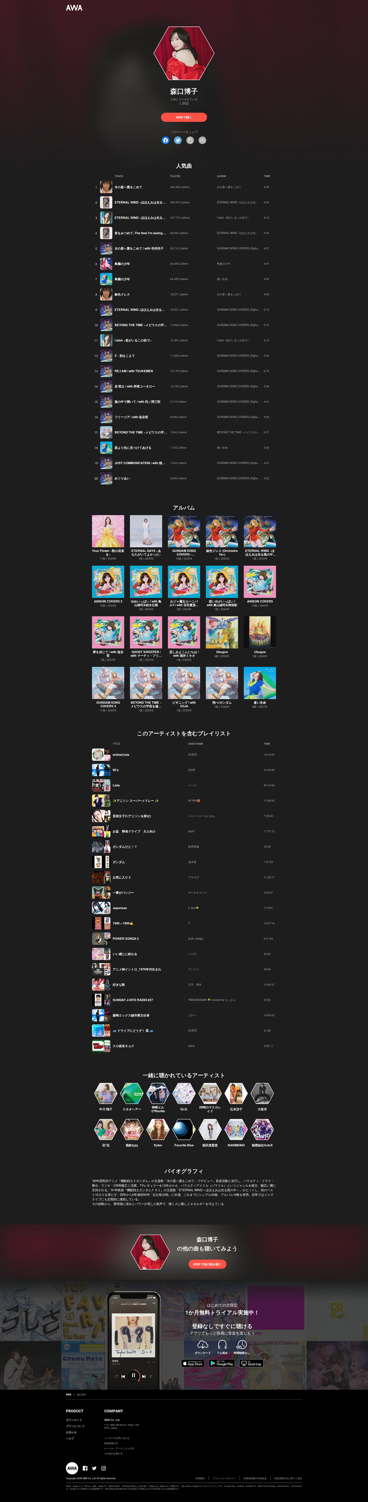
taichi (191, 831)
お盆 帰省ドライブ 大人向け (134, 831)
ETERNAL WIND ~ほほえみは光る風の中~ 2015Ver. (150, 217)
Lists (116, 785)
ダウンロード (74, 1420)
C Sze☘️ (193, 908)
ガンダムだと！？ (125, 846)
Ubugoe (222, 652)
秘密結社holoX (262, 1145)
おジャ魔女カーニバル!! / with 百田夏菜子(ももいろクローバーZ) (184, 605)
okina (191, 1046)
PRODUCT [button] (74, 1411)
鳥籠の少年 (122, 263)
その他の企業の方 (113, 1453)
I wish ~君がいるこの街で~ (233, 217)
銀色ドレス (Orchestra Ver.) (222, 552)
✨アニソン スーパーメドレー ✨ (136, 800)
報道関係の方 (111, 1443)
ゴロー (192, 1015)
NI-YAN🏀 (194, 800)
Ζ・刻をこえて (125, 355)
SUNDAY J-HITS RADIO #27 (133, 1000)
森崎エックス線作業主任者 (131, 1015)
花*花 (105, 1145)
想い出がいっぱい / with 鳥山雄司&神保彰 (222, 603)
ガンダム (119, 862)
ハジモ (192, 954)
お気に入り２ (122, 877)
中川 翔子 (105, 1109)
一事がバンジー (123, 892)
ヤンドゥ (193, 969)
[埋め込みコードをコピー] (202, 140)
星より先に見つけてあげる (133, 447)
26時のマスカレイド (210, 1109)
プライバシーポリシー (224, 1478)
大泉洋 (262, 1109)
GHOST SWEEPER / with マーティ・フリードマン (146, 655)
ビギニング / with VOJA (184, 704)
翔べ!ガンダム (222, 702)
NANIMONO (236, 1145)
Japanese (120, 908)
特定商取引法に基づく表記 (288, 1478)
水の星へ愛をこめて (128, 187)
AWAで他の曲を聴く (207, 1264)
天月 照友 (195, 984)
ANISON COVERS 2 (108, 601)
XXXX (191, 770)
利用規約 (200, 1478)
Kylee (158, 1145)
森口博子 (81, 1394)
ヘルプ (70, 1438)
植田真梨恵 (210, 1145)
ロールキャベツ (197, 892)
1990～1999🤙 (123, 923)
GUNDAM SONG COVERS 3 (108, 704)
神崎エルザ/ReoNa (158, 1109)
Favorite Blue (184, 1145)
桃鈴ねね (132, 1145)
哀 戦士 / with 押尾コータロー (135, 386)
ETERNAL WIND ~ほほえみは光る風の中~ (144, 202)
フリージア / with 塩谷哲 (131, 417)
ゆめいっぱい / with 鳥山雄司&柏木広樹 (146, 603)
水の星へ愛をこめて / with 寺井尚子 (139, 248)
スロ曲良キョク (123, 1046)
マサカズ (193, 877)
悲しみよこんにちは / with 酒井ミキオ (184, 654)
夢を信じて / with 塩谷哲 (108, 654)
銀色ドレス (122, 294)
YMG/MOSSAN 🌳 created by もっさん (212, 1000)
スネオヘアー (132, 1109)
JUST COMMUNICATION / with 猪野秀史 (143, 463)
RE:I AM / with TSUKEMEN (134, 371)
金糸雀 (192, 862)
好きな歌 (119, 984)
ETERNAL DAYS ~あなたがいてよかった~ (146, 552)
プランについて (75, 1426)
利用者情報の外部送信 (255, 1478)
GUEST (192, 754)
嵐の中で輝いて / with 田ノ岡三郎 (137, 401)
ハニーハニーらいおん (201, 816)
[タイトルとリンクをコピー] (190, 140)
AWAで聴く (184, 117)
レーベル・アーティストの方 (119, 1448)
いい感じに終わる (125, 954)
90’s (116, 770)
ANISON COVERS (260, 601)
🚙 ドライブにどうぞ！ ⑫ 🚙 (133, 1030)
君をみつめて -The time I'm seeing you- (142, 233)
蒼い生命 (222, 279)
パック (192, 785)
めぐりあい (122, 478)
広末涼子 (236, 1109)
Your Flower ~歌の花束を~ (108, 552)
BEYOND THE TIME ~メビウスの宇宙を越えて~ (148, 325)
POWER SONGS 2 (126, 938)
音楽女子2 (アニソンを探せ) (132, 816)
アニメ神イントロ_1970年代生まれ (137, 969)
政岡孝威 (193, 846)
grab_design (195, 938)
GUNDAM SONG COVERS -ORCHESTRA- (184, 554)
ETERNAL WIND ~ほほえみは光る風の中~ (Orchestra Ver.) (260, 554)
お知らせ (71, 1432)
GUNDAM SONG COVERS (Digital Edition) (242, 248)
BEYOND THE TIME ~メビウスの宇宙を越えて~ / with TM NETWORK (163, 432)
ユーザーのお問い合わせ (117, 1438)
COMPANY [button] (113, 1411)
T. (189, 923)
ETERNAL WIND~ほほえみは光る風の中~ (144, 309)
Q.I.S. (184, 1109)
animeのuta (121, 754)
